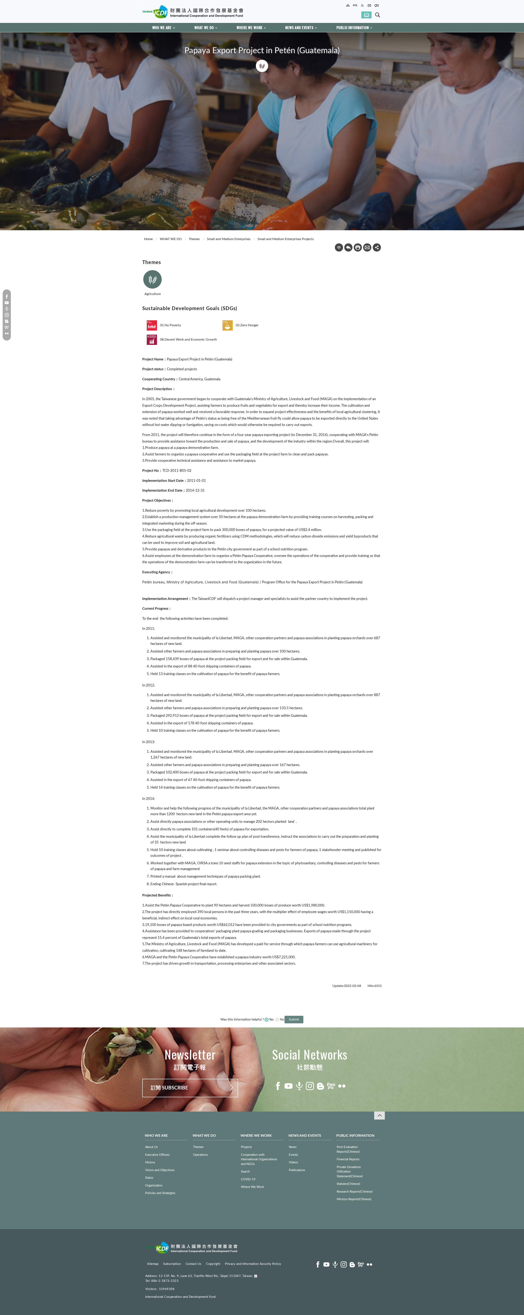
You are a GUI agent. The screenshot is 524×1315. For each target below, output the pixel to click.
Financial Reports (348, 1159)
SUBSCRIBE (366, 14)
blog (7, 321)
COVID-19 (248, 1179)
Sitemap (152, 1263)
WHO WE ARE (162, 27)
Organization (153, 1185)
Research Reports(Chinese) (355, 1191)
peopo (7, 327)
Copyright (213, 1263)
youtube (7, 303)
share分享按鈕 (377, 247)
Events (293, 1154)
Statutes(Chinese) (348, 1183)
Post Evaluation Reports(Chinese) (348, 1149)
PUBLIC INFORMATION (353, 27)
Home (148, 239)
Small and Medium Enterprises (229, 239)
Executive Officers (157, 1154)
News (293, 1147)
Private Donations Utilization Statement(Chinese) (350, 1172)
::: (141, 3)
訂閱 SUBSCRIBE (169, 1088)
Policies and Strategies (160, 1193)
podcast (7, 309)
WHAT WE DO (204, 27)
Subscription (172, 1263)
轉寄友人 (367, 247)
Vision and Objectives (160, 1170)
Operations (200, 1154)
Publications (297, 1170)
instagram (7, 315)
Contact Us (194, 1263)
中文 (339, 247)
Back (348, 247)
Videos (293, 1162)
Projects (246, 1147)
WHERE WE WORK (249, 27)
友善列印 (358, 247)
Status (149, 1177)
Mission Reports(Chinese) (354, 1199)
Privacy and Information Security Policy (253, 1263)
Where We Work (252, 1187)
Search (378, 15)
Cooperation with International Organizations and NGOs (259, 1159)
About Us (151, 1147)
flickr (7, 333)
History (150, 1162)
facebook (7, 297)
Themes (194, 239)
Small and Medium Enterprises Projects (285, 239)
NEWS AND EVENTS (299, 27)
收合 (379, 1116)
